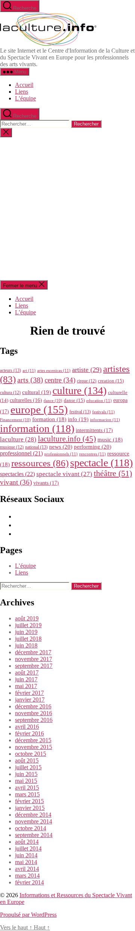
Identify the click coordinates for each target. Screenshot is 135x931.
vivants (46, 483)
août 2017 (27, 672)
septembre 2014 (33, 835)
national (36, 447)
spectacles (17, 474)
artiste (87, 369)
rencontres (92, 454)
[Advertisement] (67, 208)
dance (53, 401)
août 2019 (27, 618)
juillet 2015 (28, 767)
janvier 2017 (30, 699)
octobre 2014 (30, 828)
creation (111, 381)
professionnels (61, 454)
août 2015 (27, 760)
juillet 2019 (28, 625)
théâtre (113, 473)
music (110, 440)
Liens (21, 91)
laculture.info (67, 439)
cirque (86, 381)
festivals (103, 411)
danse (74, 400)
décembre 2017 (33, 652)
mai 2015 (26, 781)
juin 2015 (26, 774)
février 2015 (29, 801)
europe (39, 409)
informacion (105, 419)
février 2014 (29, 882)
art (29, 370)
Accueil (24, 85)
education (99, 400)
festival (80, 411)
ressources (40, 463)
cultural (36, 392)
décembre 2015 (33, 740)
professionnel (21, 453)
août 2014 (27, 842)
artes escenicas (53, 370)
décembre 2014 (33, 814)
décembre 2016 (33, 706)
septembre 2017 (33, 666)
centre (60, 380)
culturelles (26, 400)
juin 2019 (26, 632)
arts (30, 380)
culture (79, 390)
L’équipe (25, 98)
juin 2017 (26, 679)
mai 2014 (26, 862)
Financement (15, 420)
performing (92, 446)
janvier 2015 (30, 808)
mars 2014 (27, 875)
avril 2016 (27, 726)
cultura (10, 392)
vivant (16, 482)
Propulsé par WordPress (28, 914)
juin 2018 (26, 645)
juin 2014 (26, 855)
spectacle (101, 463)
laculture (18, 439)
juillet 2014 (28, 848)
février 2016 (29, 733)
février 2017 (29, 693)
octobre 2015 (30, 754)
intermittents (94, 430)
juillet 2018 (28, 638)
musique (12, 447)
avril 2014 (27, 869)
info (78, 419)
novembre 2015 (33, 747)
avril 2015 (27, 787)
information (37, 428)
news (60, 446)
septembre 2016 (33, 720)
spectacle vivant (64, 474)
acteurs (10, 370)
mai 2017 (26, 686)
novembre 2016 (33, 713)
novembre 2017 (33, 659)
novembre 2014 (33, 821)
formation (49, 419)
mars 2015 (27, 794)
